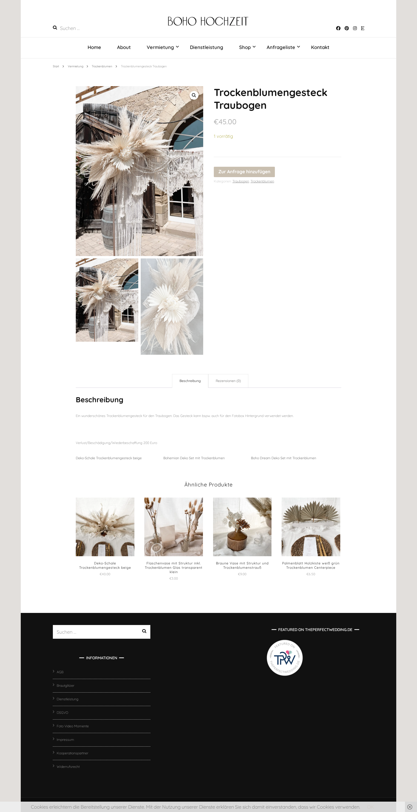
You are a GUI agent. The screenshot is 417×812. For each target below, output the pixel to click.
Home (94, 47)
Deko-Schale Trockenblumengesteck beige (109, 458)
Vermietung (160, 47)
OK (370, 807)
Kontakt (320, 47)
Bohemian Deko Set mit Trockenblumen (194, 458)
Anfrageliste (281, 47)
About (124, 47)
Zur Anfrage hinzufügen (244, 171)
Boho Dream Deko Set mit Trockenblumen (283, 458)
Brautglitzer (65, 685)
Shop (245, 47)
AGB (60, 672)
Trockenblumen (262, 181)
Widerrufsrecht (68, 766)
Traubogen (240, 181)
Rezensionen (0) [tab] (228, 381)
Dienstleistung (206, 47)
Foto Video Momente (73, 726)
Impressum (65, 739)
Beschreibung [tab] (190, 381)
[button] (194, 95)
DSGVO (62, 712)
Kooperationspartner (72, 753)
